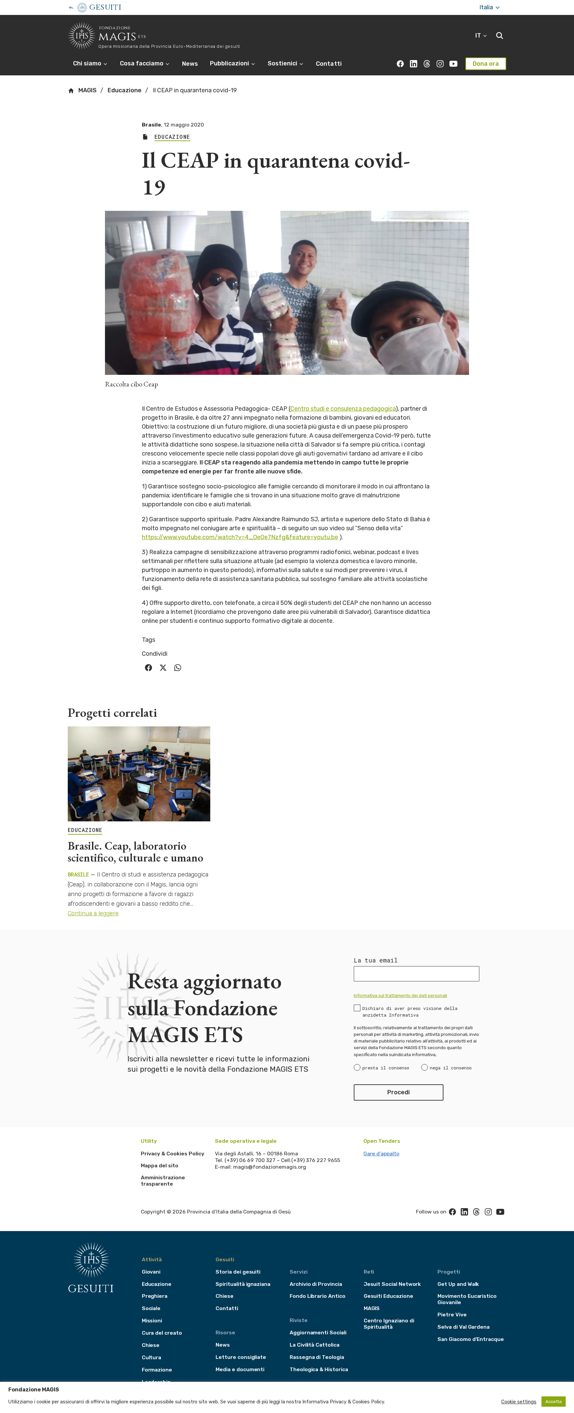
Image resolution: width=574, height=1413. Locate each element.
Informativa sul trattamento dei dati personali (400, 995)
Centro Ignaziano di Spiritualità (389, 1323)
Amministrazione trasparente (163, 1180)
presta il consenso (385, 1068)
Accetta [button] (553, 1401)
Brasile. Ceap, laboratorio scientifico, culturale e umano (135, 851)
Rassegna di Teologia (317, 1357)
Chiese (151, 1345)
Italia (486, 7)
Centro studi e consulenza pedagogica (343, 408)
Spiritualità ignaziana (243, 1284)
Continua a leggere (93, 913)
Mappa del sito (159, 1165)
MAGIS (87, 90)
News (190, 63)
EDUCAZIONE (85, 830)
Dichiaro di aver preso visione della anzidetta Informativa (409, 1011)
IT (478, 35)
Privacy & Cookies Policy (172, 1153)
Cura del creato (162, 1333)
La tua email (376, 960)
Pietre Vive (451, 1314)
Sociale (151, 1308)
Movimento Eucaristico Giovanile (467, 1299)
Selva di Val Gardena (463, 1327)
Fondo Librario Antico (317, 1296)
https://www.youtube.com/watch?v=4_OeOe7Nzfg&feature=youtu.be (240, 537)
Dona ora (486, 63)
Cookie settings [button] (518, 1402)
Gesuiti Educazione (388, 1296)
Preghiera (154, 1296)
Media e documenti (240, 1369)
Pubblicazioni (230, 63)
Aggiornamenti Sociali (318, 1332)
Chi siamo (88, 63)
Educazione (125, 90)
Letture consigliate (241, 1357)
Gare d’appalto (381, 1153)
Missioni (152, 1320)
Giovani (151, 1272)
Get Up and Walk (458, 1284)
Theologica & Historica (319, 1369)
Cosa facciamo (142, 63)
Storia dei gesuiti (238, 1272)
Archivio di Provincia (316, 1284)
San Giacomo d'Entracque (470, 1339)
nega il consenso (451, 1068)
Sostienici (283, 63)
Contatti (328, 63)
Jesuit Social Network (392, 1284)
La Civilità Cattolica (314, 1345)
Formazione (157, 1370)
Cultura (151, 1357)
